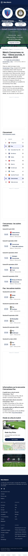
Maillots (2, 498)
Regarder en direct (14, 42)
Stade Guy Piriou (10, 37)
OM (16, 507)
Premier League (4, 532)
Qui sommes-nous (5, 491)
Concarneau (6, 68)
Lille (16, 516)
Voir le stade (15, 439)
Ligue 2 (10, 49)
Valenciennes (14, 182)
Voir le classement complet (9, 134)
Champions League (5, 530)
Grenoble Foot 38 (15, 150)
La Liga (2, 534)
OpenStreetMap (22, 449)
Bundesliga (3, 539)
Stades (2, 519)
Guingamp (13, 142)
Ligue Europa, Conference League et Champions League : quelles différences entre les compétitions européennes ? (21, 532)
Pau (12, 68)
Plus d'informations (17, 412)
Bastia (12, 157)
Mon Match (5, 49)
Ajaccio (13, 164)
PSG (16, 505)
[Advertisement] (14, 112)
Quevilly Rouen (15, 175)
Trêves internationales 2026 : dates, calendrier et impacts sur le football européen (21, 529)
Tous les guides (18, 538)
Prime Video (18, 39)
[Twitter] (1, 488)
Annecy (13, 160)
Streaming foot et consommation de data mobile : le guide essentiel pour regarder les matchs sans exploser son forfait (21, 527)
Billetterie (3, 521)
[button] (5, 422)
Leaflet (16, 449)
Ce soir (2, 507)
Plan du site (3, 496)
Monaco (17, 512)
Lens (16, 519)
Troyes (13, 171)
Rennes (16, 514)
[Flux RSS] (6, 489)
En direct (3, 505)
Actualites (3, 514)
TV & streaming (4, 516)
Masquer (16, 97)
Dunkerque (14, 167)
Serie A (2, 537)
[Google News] (4, 488)
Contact (3, 494)
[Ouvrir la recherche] (26, 2)
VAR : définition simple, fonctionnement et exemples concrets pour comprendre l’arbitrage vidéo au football (21, 536)
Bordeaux (13, 153)
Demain (2, 509)
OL (15, 509)
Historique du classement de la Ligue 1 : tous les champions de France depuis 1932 (21, 534)
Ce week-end (4, 512)
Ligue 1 (2, 528)
